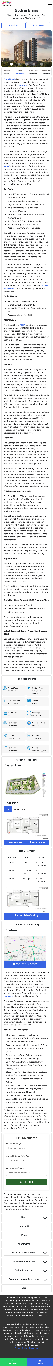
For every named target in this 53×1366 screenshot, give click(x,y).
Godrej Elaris (10, 79)
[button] (11, 64)
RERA (22, 325)
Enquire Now (27, 896)
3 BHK (16, 809)
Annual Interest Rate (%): (17, 1156)
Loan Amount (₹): (14, 1143)
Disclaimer (34, 1348)
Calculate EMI (26, 1182)
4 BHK (24, 809)
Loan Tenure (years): (15, 1168)
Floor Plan (28, 823)
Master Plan (27, 782)
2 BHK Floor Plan (15, 842)
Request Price (38, 842)
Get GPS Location (25, 946)
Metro (6, 166)
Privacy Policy (21, 1348)
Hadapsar (8, 996)
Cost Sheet (39, 25)
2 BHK (8, 809)
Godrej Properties (20, 73)
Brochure (14, 25)
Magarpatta (21, 85)
